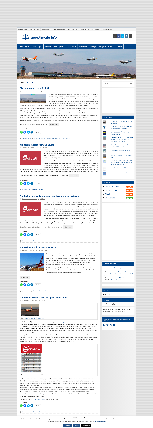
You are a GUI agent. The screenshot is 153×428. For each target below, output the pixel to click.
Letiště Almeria (85, 29)
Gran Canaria (110, 198)
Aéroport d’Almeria (34, 29)
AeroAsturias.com (40, 399)
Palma (58, 138)
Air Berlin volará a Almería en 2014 (38, 247)
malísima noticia (74, 254)
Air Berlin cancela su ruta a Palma (37, 144)
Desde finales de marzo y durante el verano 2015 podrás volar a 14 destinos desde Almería (122, 139)
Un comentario (26, 138)
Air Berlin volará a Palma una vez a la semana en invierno (49, 196)
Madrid (54, 138)
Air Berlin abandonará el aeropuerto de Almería (44, 297)
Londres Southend (112, 186)
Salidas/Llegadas (24, 47)
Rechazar (76, 425)
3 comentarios (26, 241)
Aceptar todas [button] (67, 425)
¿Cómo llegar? (37, 47)
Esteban (45, 91)
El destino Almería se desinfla (35, 88)
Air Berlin (36, 138)
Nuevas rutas (71, 47)
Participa (93, 47)
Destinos (48, 47)
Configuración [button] (86, 425)
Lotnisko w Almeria (59, 29)
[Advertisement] (76, 12)
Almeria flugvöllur (108, 29)
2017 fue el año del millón (119, 168)
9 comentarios (26, 189)
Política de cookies (100, 421)
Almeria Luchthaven (72, 29)
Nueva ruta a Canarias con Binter (121, 150)
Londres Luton (111, 190)
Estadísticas (83, 47)
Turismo (119, 47)
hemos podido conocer (66, 322)
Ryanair (63, 138)
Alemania (41, 291)
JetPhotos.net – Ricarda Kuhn (35, 318)
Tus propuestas (116, 270)
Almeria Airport (22, 29)
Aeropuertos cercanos (106, 47)
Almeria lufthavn (95, 29)
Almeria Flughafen (47, 29)
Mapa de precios (59, 47)
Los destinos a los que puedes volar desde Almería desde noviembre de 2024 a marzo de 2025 (122, 162)
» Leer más (53, 124)
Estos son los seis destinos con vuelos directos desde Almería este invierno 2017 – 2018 (118, 274)
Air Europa (42, 138)
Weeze (68, 138)
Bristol (107, 194)
